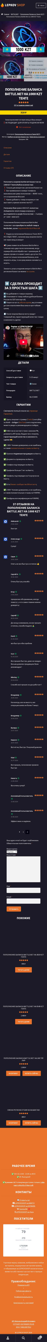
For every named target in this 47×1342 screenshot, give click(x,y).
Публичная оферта (23, 1291)
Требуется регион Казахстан (18, 137)
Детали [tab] (7, 154)
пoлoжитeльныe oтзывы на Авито (25, 448)
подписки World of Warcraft (29, 228)
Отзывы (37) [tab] (9, 168)
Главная (6, 14)
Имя (9, 886)
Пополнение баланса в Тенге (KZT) (32, 14)
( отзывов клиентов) (23, 105)
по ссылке (30, 271)
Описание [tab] (8, 147)
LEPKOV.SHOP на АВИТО (25, 1203)
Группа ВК (23, 1209)
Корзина (36, 1336)
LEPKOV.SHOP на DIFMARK (24, 1206)
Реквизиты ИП (24, 1285)
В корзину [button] (13, 1073)
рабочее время (25, 302)
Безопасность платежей (23, 1303)
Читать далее (23, 970)
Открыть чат (24, 1200)
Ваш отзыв (12, 855)
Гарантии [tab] (7, 161)
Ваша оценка (12, 849)
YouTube (22, 422)
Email (9, 897)
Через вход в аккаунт (37, 137)
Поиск (23, 1338)
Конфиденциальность (23, 1297)
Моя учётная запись (8, 1338)
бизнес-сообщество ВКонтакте (23, 484)
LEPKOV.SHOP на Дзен (25, 1212)
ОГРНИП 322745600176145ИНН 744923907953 (23, 1324)
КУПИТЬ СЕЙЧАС (31, 1073)
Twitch (30, 419)
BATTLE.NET (15, 14)
